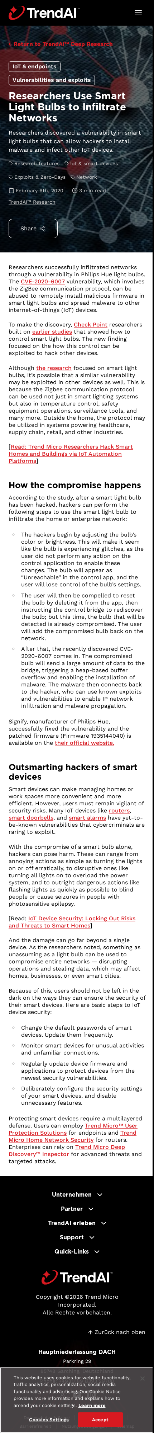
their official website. (84, 742)
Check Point (90, 324)
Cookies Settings (49, 1419)
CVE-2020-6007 (43, 281)
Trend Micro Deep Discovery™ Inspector (67, 1150)
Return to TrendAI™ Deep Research (63, 44)
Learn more (92, 1405)
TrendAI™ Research (32, 202)
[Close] (142, 1378)
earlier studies (52, 331)
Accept (100, 1419)
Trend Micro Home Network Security (72, 1136)
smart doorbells (31, 817)
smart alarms (87, 817)
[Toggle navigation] (138, 13)
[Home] (77, 1277)
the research (54, 368)
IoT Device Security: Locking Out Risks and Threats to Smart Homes (72, 922)
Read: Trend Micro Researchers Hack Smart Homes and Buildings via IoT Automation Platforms (71, 453)
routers (119, 810)
